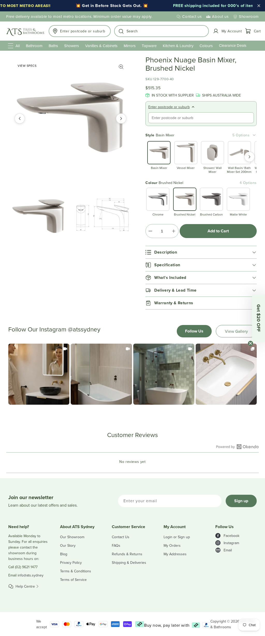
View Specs (27, 65)
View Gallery (236, 331)
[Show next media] (121, 118)
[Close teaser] (250, 343)
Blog (63, 554)
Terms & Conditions (75, 571)
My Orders (172, 545)
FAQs (116, 545)
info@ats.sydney (30, 575)
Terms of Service (73, 579)
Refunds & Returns (127, 554)
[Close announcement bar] (259, 5)
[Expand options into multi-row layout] (254, 135)
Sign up (241, 501)
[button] (162, 31)
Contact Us (120, 536)
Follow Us (194, 331)
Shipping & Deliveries (129, 562)
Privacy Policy (71, 562)
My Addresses (175, 554)
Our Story (68, 545)
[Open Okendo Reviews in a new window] (237, 446)
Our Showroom (72, 536)
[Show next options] (249, 157)
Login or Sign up (177, 536)
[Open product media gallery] (121, 67)
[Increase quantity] (173, 231)
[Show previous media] (19, 118)
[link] (38, 374)
